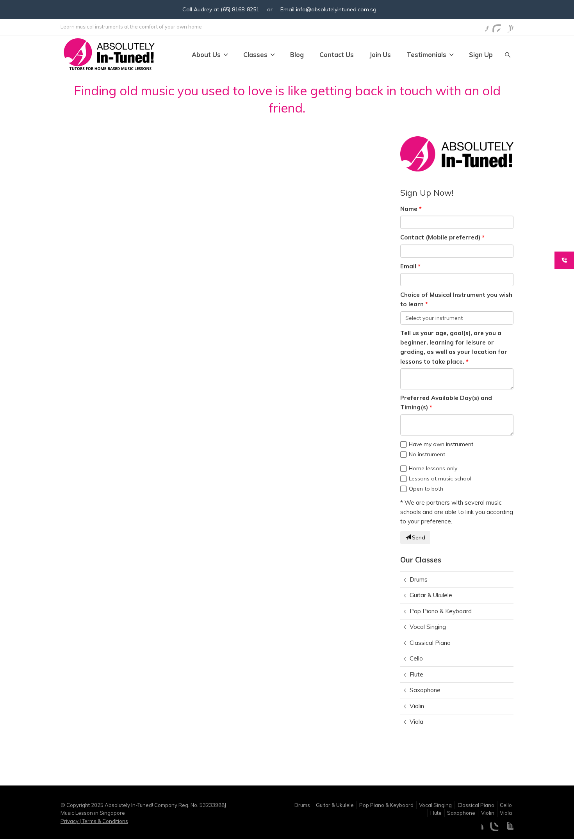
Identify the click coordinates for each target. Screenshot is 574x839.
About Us (206, 55)
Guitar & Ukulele (431, 595)
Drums (419, 579)
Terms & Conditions (104, 821)
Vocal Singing (428, 626)
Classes (255, 55)
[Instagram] (494, 26)
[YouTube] (507, 26)
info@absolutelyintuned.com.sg (336, 9)
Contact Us (336, 55)
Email (408, 266)
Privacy (70, 821)
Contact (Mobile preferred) (440, 237)
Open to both (426, 488)
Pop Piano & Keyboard (441, 611)
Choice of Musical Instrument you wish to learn (456, 299)
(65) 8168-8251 (240, 9)
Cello (416, 658)
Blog (297, 55)
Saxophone (425, 690)
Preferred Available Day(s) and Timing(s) (446, 402)
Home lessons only (433, 468)
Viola (416, 721)
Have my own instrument (441, 444)
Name (408, 208)
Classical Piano (430, 642)
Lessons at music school (440, 478)
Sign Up (481, 55)
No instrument (427, 454)
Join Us (380, 55)
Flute (416, 674)
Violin (417, 706)
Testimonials (426, 55)
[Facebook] (482, 26)
